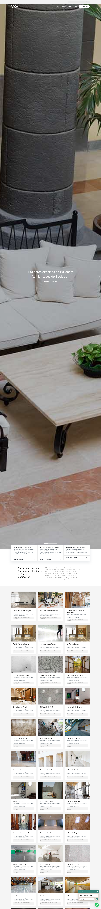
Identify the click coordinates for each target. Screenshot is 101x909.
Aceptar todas (72, 2)
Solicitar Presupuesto (19, 559)
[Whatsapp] (97, 905)
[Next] (98, 276)
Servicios (64, 6)
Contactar (70, 6)
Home (58, 6)
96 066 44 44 (85, 6)
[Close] (97, 891)
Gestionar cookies (84, 2)
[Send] (97, 899)
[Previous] (2, 276)
